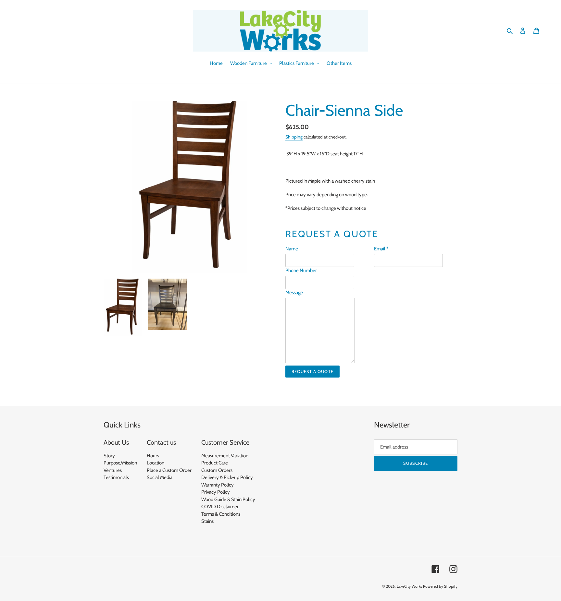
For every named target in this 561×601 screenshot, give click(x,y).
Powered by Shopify (440, 586)
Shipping (294, 137)
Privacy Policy (215, 492)
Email (381, 249)
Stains (207, 521)
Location (155, 463)
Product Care (214, 463)
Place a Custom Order (169, 470)
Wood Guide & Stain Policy (228, 499)
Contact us (161, 442)
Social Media (159, 477)
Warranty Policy (217, 485)
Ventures (113, 470)
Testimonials (116, 477)
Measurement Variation (224, 456)
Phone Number (301, 270)
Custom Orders (216, 470)
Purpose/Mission (120, 463)
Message (294, 292)
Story (109, 456)
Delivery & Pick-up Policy (227, 477)
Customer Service (225, 442)
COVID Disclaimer (220, 507)
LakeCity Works (409, 586)
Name (291, 249)
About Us (116, 442)
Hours (153, 456)
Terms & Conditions (220, 514)
